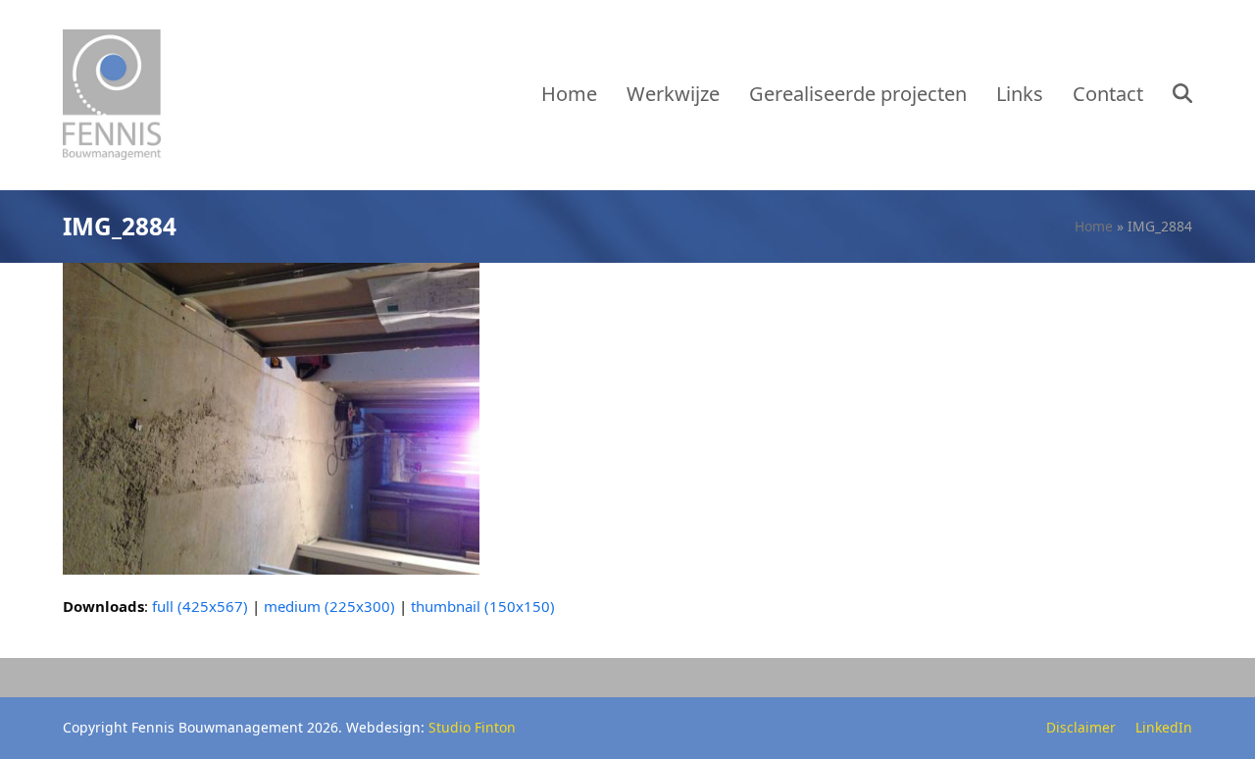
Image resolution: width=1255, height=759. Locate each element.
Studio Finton (472, 727)
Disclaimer (1081, 727)
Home (1094, 226)
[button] (1182, 95)
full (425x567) (200, 606)
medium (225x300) (329, 606)
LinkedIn (1163, 727)
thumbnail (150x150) (483, 606)
